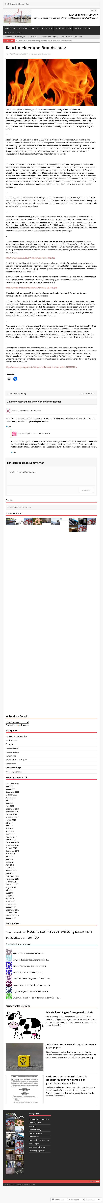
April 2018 (10, 865)
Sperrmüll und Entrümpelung (31, 972)
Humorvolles (33, 37)
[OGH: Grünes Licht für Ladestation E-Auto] (10, 1166)
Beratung (47, 28)
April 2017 (10, 898)
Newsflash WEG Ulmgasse (72, 37)
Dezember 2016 (12, 910)
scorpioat (34, 54)
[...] (59, 1025)
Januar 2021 (10, 789)
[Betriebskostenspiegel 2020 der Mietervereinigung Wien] (19, 1173)
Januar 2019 (10, 839)
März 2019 (10, 834)
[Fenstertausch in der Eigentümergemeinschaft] (19, 1159)
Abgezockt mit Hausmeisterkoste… (35, 991)
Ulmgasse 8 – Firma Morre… (39, 979)
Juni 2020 (9, 803)
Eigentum (9, 932)
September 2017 (12, 884)
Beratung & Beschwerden (16, 736)
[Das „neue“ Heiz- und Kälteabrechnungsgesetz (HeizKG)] (64, 705)
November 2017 (12, 879)
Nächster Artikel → (88, 393)
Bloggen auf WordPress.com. (25, 1184)
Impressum (94, 1181)
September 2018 (12, 851)
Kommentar (86, 490)
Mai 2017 (9, 896)
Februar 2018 (11, 870)
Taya (15, 991)
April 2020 (10, 806)
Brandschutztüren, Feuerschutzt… (33, 966)
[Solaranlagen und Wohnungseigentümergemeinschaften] (55, 523)
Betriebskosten (63, 28)
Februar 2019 (11, 837)
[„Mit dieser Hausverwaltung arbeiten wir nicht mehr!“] (24, 1069)
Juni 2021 (9, 786)
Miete (88, 931)
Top (35, 937)
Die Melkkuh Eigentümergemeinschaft (69, 1012)
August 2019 (11, 820)
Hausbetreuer (19, 931)
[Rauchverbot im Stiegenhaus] (82, 530)
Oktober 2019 (11, 814)
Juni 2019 (9, 825)
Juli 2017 (9, 890)
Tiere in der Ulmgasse (50, 37)
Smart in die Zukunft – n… (34, 953)
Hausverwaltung (13, 32)
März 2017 (10, 901)
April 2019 (10, 831)
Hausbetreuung (82, 28)
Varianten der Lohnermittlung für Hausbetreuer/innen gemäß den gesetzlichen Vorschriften (67, 1080)
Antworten (37, 411)
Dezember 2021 (12, 783)
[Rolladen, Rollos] (73, 530)
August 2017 (11, 887)
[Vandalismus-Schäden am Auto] (19, 1166)
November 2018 (12, 845)
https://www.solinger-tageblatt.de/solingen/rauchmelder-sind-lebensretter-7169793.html (41, 367)
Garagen (8, 37)
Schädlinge (20, 938)
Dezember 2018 (12, 842)
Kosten (79, 931)
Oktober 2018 (11, 848)
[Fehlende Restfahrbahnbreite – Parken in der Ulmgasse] (10, 523)
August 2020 (11, 797)
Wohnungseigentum (29, 28)
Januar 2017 (10, 907)
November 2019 (12, 811)
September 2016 (12, 915)
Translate (25, 725)
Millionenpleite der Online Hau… (48, 998)
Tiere (28, 937)
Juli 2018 (9, 856)
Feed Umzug (18, 985)
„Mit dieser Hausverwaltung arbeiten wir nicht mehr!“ (71, 1046)
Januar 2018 (10, 873)
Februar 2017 (11, 904)
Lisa (15, 966)
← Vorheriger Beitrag (16, 393)
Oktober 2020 (11, 795)
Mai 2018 (9, 862)
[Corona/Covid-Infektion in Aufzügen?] (10, 1159)
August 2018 (11, 854)
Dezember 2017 (12, 876)
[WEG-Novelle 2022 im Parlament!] (28, 523)
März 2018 (10, 868)
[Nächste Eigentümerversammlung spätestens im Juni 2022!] (37, 523)
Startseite (10, 28)
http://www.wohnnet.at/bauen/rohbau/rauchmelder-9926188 (30, 258)
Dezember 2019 (12, 809)
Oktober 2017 (11, 882)
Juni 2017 (9, 893)
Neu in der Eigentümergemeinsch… (34, 960)
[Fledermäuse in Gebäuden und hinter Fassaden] (10, 1173)
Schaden (11, 937)
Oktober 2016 (11, 912)
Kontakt (93, 10)
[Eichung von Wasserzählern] (19, 523)
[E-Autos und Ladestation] (82, 523)
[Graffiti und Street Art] (46, 523)
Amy (15, 960)
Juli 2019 (9, 823)
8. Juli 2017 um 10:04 (34, 433)
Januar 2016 (10, 918)
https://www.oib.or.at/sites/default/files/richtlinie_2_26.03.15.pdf (31, 288)
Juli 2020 (9, 800)
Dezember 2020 (12, 792)
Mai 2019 (9, 828)
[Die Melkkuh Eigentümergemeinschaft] (24, 1037)
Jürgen (14, 411)
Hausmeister (36, 931)
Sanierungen (20, 37)
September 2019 (12, 817)
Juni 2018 (9, 859)
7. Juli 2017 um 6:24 (25, 411)
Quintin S (17, 953)
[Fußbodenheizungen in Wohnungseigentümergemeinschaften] (73, 523)
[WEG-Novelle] (91, 523)
